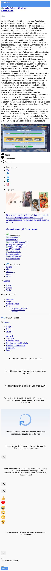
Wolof (8, 290)
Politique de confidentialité (20, 308)
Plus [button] (8, 306)
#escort (9, 274)
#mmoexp (10, 271)
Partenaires (15, 311)
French (9, 288)
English (9, 285)
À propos (10, 299)
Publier (4, 569)
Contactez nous (12, 304)
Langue (6, 281)
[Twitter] (28, 177)
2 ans (3, 16)
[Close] (3, 457)
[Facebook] (28, 173)
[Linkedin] (28, 181)
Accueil (9, 336)
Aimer (7, 155)
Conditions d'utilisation (18, 310)
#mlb (8, 276)
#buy (8, 269)
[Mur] (28, 170)
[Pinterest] (28, 184)
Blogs (8, 301)
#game (9, 267)
